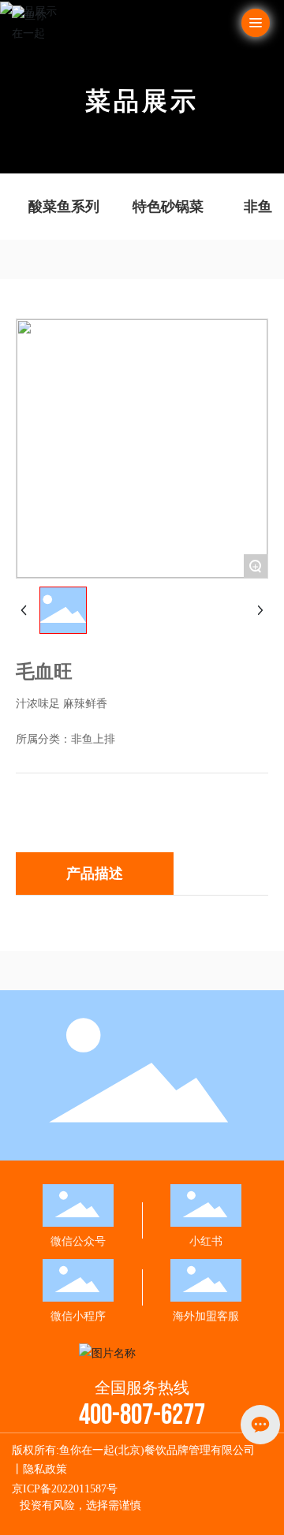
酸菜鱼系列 (63, 206)
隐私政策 (45, 1469)
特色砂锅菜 (168, 206)
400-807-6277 (142, 1416)
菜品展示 (142, 100)
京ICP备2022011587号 (65, 1489)
